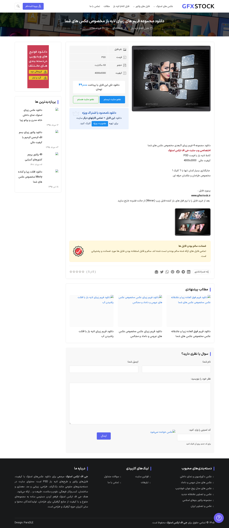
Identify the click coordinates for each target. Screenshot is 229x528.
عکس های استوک (164, 6)
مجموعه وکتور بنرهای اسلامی (197, 500)
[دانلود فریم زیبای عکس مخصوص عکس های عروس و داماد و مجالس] (140, 300)
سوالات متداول (111, 476)
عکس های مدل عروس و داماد (196, 482)
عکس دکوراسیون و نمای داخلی (196, 476)
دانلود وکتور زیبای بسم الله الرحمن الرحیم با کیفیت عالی (30, 137)
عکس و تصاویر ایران (201, 506)
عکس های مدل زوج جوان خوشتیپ (193, 488)
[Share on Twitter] (161, 272)
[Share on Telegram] (183, 272)
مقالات (107, 6)
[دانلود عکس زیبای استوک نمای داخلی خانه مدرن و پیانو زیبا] (51, 115)
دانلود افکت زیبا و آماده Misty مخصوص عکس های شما (30, 177)
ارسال (104, 436)
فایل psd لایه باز (121, 6)
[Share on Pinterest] (172, 272)
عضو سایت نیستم (112, 99)
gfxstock (118, 28)
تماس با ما (95, 6)
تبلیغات (144, 482)
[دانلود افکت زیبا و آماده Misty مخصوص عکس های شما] (51, 176)
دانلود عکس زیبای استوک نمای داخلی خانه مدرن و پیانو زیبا (31, 115)
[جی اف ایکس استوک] (198, 6)
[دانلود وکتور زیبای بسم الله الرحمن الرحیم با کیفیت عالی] (51, 137)
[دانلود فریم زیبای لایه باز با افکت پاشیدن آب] (91, 300)
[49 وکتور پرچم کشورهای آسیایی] (51, 159)
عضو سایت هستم (85, 99)
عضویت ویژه (99, 123)
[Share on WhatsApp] (167, 272)
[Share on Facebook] (178, 272)
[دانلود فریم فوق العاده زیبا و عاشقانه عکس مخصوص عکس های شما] (188, 300)
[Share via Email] (156, 272)
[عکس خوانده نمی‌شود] (162, 432)
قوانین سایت (141, 476)
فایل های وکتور (143, 6)
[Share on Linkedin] (188, 272)
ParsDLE (28, 523)
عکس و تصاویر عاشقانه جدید (196, 494)
